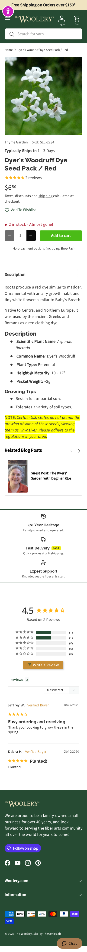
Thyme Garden (16, 142)
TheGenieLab (52, 933)
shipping (45, 195)
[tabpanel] (43, 362)
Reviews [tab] (16, 680)
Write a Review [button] (46, 665)
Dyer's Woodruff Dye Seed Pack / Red (43, 50)
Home (9, 50)
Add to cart (61, 236)
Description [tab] (15, 275)
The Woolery (23, 933)
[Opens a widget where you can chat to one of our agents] (69, 944)
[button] (77, 19)
